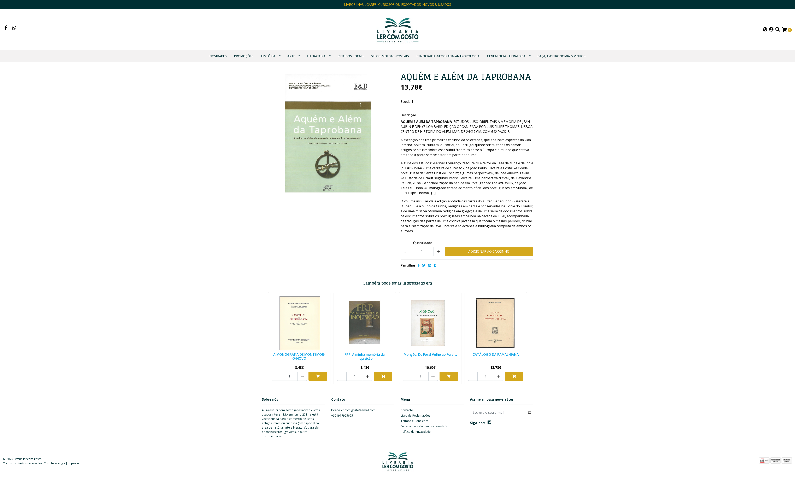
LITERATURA (316, 56)
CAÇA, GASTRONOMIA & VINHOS (561, 56)
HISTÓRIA (268, 56)
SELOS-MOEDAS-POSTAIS (390, 56)
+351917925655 (342, 415)
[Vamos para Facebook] (6, 28)
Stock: (406, 101)
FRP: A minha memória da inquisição (365, 356)
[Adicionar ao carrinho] (317, 376)
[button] (765, 29)
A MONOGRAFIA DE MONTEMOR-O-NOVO (299, 356)
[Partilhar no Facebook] (419, 265)
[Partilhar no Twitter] (423, 265)
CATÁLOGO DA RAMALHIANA (496, 354)
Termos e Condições (415, 421)
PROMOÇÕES (243, 56)
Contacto (407, 410)
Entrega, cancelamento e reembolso (425, 426)
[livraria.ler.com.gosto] (397, 29)
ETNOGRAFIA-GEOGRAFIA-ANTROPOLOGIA (448, 56)
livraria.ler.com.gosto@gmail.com (353, 410)
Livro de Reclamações (415, 415)
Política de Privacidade (416, 432)
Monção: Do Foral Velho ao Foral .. (430, 354)
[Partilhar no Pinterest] (429, 265)
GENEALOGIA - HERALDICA (506, 56)
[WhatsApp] (14, 28)
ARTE (291, 56)
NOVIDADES (218, 56)
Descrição (408, 115)
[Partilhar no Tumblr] (435, 265)
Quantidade (422, 242)
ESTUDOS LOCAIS (351, 56)
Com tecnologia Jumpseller (62, 463)
